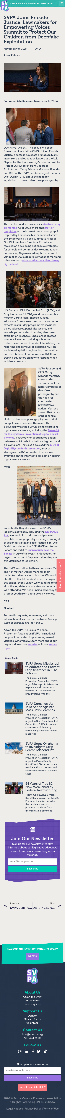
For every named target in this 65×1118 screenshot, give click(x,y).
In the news (33, 1001)
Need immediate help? (61, 575)
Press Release (12, 56)
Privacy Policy (33, 1109)
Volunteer (32, 1023)
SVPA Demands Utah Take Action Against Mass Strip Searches (40, 707)
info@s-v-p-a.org (32, 1035)
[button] (61, 3)
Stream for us (32, 1019)
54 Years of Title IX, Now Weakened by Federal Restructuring (41, 787)
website (32, 645)
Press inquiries (32, 1004)
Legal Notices (14, 1109)
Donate (32, 1016)
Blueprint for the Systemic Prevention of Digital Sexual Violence (31, 434)
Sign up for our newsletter (32, 1064)
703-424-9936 (33, 1038)
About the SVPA (32, 997)
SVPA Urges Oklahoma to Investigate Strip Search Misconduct (41, 747)
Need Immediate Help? (33, 1087)
